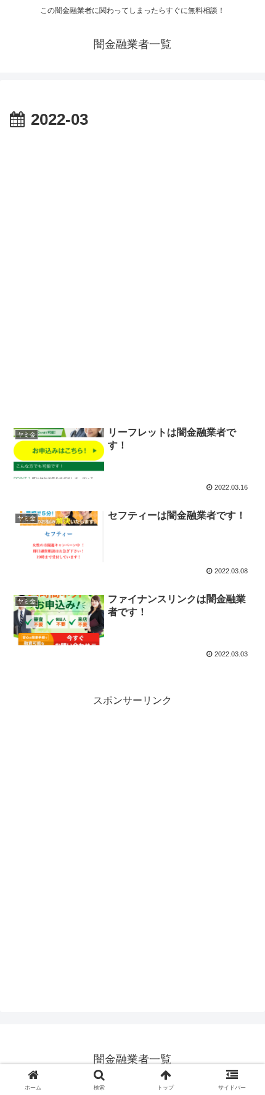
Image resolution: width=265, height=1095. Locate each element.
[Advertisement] (132, 272)
